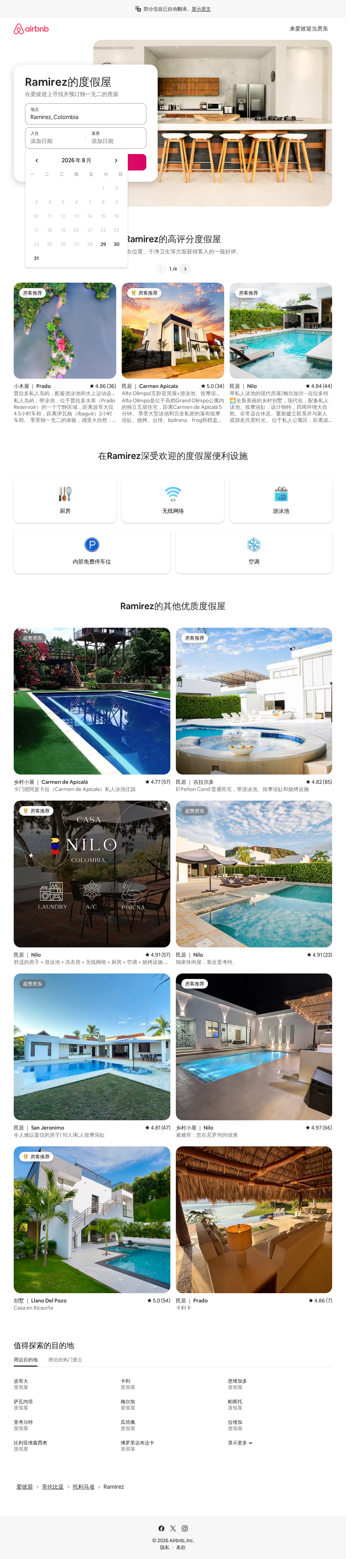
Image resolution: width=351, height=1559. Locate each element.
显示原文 (201, 9)
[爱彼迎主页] (31, 28)
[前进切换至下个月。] (116, 160)
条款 (181, 1547)
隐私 (165, 1547)
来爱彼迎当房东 (309, 28)
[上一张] (161, 268)
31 (36, 258)
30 (117, 244)
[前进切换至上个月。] (37, 160)
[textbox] (55, 141)
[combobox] (86, 117)
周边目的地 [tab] (26, 1360)
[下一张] (185, 268)
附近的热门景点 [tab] (65, 1360)
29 (103, 244)
